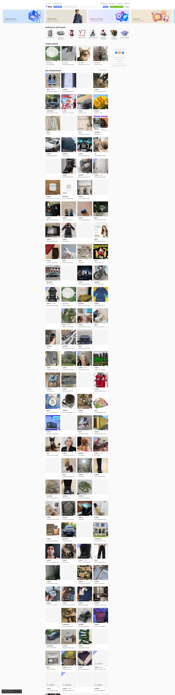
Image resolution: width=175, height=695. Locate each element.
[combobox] (83, 7)
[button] (58, 61)
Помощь (119, 61)
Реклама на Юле (119, 59)
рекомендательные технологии (119, 65)
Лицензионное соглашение (119, 57)
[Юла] (48, 6)
